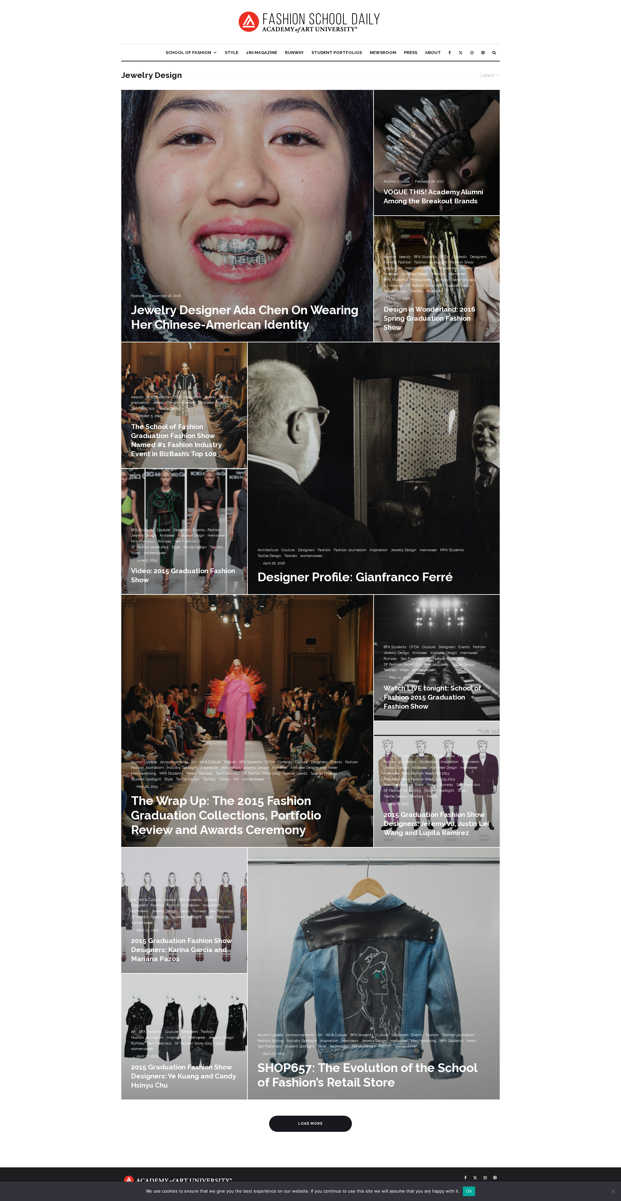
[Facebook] (450, 52)
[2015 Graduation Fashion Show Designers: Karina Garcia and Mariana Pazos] (184, 910)
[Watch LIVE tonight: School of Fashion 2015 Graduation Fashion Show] (437, 658)
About (433, 52)
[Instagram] (471, 52)
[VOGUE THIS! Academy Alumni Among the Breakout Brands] (437, 153)
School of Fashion (188, 52)
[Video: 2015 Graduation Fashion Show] (184, 532)
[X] (460, 52)
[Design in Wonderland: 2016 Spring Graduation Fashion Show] (437, 279)
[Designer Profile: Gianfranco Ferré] (374, 468)
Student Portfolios (336, 52)
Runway (294, 52)
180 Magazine (261, 52)
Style (231, 52)
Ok (469, 1191)
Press (410, 52)
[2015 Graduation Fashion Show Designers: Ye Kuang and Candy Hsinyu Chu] (184, 1036)
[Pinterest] (482, 52)
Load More (310, 1123)
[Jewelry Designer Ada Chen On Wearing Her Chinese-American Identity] (247, 216)
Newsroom (383, 52)
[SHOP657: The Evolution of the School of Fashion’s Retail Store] (374, 973)
